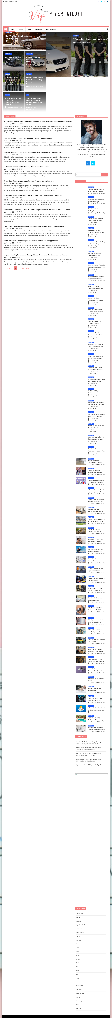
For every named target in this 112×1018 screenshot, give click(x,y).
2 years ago (93, 464)
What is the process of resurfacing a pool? (95, 631)
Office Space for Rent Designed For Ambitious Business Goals (96, 369)
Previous (48, 52)
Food (29, 29)
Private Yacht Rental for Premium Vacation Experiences (96, 427)
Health (78, 963)
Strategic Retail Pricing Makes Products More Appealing (95, 220)
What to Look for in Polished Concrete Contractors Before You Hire (95, 322)
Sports (78, 997)
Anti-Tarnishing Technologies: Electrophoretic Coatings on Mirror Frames (96, 392)
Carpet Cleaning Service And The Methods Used (96, 500)
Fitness (20, 29)
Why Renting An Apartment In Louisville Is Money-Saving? (96, 511)
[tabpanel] (77, 54)
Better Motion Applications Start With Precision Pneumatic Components (96, 380)
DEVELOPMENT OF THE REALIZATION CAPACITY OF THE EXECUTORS (95, 589)
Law (28, 94)
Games (78, 955)
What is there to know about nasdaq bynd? (95, 699)
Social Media (80, 993)
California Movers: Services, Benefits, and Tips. (95, 531)
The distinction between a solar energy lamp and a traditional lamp (96, 550)
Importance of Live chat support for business (96, 540)
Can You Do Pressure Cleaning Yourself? (95, 599)
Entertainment (80, 932)
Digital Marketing (81, 925)
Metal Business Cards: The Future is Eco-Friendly (96, 670)
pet (77, 982)
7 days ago (10, 107)
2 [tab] (69, 70)
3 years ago (11, 41)
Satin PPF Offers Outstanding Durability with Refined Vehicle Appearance (31, 240)
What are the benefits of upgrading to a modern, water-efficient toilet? (96, 491)
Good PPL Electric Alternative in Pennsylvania (94, 560)
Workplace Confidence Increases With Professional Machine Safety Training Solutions (35, 226)
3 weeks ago (94, 234)
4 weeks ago (94, 269)
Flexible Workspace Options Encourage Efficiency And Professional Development (33, 152)
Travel (78, 1004)
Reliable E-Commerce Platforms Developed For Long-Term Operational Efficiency (96, 450)
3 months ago (94, 383)
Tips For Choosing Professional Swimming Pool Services (95, 719)
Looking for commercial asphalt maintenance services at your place (95, 570)
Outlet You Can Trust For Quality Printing (96, 579)
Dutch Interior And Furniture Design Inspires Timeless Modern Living (96, 231)
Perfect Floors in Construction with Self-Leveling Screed (95, 462)
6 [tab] (79, 70)
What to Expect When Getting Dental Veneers (95, 310)
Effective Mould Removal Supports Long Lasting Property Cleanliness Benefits (96, 190)
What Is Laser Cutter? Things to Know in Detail (96, 660)
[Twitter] (102, 1)
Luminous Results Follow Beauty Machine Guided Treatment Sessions (96, 334)
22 (23, 268)
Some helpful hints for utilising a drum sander (95, 650)
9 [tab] (87, 70)
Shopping (79, 989)
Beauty (78, 917)
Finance (78, 944)
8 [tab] (85, 70)
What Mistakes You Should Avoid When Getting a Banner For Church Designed (96, 709)
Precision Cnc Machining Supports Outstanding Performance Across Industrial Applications (37, 210)
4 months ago (94, 441)
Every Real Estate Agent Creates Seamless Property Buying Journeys (29, 181)
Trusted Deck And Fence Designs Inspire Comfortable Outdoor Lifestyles (96, 200)
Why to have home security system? (66, 39)
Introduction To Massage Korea (96, 679)
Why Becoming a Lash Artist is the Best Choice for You (96, 609)
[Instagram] (104, 1)
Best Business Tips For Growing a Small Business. (97, 728)
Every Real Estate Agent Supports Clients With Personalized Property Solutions (33, 195)
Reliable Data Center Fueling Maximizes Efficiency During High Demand (95, 210)
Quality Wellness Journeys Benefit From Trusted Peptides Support (28, 138)
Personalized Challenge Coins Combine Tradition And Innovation (96, 346)
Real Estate (79, 985)
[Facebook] (99, 1)
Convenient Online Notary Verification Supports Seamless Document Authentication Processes (38, 121)
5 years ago (93, 653)
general (7, 74)
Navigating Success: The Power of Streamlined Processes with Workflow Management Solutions (96, 481)
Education (79, 929)
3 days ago (31, 86)
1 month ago (93, 280)
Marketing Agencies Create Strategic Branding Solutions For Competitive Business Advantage (97, 415)
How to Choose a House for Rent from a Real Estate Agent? (97, 520)
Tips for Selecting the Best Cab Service (96, 640)
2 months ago (94, 290)
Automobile (9, 32)
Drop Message (51, 29)
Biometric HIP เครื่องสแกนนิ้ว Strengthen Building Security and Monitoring (96, 438)
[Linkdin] (107, 1)
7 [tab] (82, 70)
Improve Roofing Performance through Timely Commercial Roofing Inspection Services (35, 255)
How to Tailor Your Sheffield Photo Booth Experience (95, 471)
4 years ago (32, 62)
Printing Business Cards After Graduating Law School (96, 621)
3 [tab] (72, 70)
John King (20, 41)
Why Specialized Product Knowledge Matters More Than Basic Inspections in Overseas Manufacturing (96, 404)
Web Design (79, 1008)
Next (106, 52)
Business (38, 29)
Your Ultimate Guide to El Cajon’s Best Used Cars (13, 59)
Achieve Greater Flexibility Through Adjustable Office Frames (26, 167)
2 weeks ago (94, 222)
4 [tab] (74, 70)
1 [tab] (66, 70)
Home (12, 29)
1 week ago (32, 107)
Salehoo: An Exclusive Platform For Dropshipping (95, 690)
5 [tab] (77, 70)
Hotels (78, 970)
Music (78, 978)
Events (78, 936)
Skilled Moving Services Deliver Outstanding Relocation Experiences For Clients (95, 357)
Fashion (78, 940)
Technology (79, 1001)
